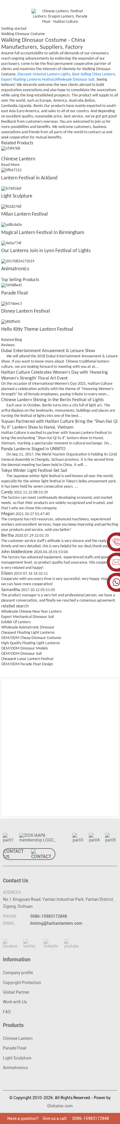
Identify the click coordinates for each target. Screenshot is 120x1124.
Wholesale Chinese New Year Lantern (31, 611)
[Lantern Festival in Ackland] (11, 170)
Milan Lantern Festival (24, 214)
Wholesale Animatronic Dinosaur (27, 627)
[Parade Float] (11, 285)
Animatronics (15, 269)
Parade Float (14, 293)
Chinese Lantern (18, 159)
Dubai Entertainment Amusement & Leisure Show (48, 351)
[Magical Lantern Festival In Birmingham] (11, 225)
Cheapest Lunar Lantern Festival (27, 659)
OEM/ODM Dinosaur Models (24, 648)
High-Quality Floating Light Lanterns (30, 643)
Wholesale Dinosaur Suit (74, 79)
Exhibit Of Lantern (16, 622)
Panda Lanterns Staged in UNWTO (33, 449)
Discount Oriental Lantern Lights (43, 74)
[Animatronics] (17, 261)
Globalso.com (60, 1106)
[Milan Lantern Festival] (11, 207)
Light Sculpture (16, 196)
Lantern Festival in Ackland (29, 178)
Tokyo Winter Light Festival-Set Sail (34, 470)
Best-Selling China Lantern (93, 74)
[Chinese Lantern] (10, 148)
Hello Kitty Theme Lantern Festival (37, 329)
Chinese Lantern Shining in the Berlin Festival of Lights (52, 400)
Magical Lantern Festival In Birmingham (42, 232)
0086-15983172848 (48, 916)
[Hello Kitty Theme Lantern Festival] (10, 322)
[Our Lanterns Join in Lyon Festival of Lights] (11, 243)
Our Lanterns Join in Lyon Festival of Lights (46, 251)
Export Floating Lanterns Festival (27, 79)
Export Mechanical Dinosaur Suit (27, 617)
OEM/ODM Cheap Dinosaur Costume (31, 638)
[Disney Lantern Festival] (11, 304)
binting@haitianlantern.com (56, 923)
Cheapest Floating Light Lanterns (27, 633)
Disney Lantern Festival (25, 311)
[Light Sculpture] (11, 188)
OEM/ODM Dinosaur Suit (21, 654)
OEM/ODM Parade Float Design (27, 664)
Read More (10, 165)
